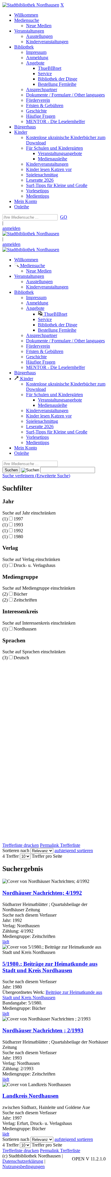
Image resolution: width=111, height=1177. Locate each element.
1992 (18, 530)
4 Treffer (10, 856)
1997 (18, 518)
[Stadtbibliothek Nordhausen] (30, 4)
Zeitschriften (25, 599)
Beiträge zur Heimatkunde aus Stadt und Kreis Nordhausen (52, 995)
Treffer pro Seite (47, 856)
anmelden (11, 228)
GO (63, 217)
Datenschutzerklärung (22, 1161)
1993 (18, 524)
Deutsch (21, 657)
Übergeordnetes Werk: (24, 992)
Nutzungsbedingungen (23, 1166)
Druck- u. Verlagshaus (34, 565)
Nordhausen (25, 628)
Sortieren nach (15, 850)
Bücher (20, 593)
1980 (18, 536)
